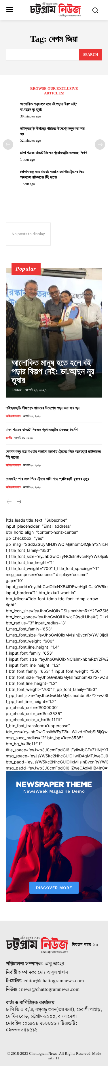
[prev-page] (8, 144)
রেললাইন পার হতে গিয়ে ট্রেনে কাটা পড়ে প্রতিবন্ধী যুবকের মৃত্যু (47, 479)
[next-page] (100, 144)
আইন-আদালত (13, 416)
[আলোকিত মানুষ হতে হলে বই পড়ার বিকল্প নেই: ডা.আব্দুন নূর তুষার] (54, 333)
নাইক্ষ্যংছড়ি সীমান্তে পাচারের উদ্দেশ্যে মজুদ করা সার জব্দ (42, 408)
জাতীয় (9, 438)
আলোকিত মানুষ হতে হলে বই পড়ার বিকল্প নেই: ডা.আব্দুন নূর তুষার (53, 371)
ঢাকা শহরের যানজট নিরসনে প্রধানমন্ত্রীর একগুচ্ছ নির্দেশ (53, 153)
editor (16, 390)
